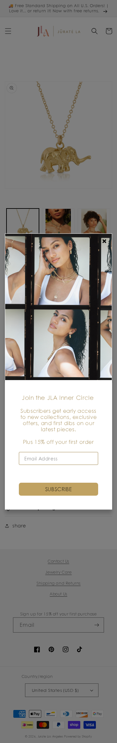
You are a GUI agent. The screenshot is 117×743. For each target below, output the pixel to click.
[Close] (104, 241)
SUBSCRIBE (58, 489)
